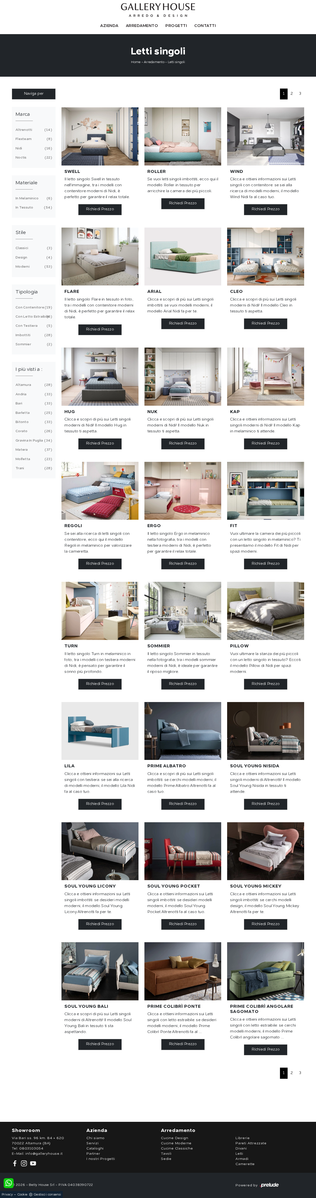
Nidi (33, 148)
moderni (33, 266)
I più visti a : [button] (29, 369)
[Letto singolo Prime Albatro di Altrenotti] (182, 731)
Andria (33, 394)
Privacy (7, 1194)
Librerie (243, 1138)
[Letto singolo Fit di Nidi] (265, 491)
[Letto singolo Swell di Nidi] (99, 136)
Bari (33, 403)
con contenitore (33, 307)
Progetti (176, 26)
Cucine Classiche (177, 1148)
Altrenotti (33, 130)
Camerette (245, 1164)
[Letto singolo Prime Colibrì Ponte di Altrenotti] (182, 971)
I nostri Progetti (100, 1159)
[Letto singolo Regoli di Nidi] (99, 491)
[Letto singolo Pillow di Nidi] (265, 611)
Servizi (92, 1143)
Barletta (33, 413)
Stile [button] (21, 232)
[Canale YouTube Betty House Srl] (32, 1163)
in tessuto (33, 207)
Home (135, 62)
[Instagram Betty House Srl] (23, 1163)
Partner (93, 1153)
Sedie (166, 1159)
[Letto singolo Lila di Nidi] (99, 731)
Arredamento (142, 26)
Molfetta (33, 459)
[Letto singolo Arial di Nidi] (182, 256)
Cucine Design (174, 1138)
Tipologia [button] (27, 292)
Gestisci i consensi (47, 1194)
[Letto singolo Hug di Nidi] (99, 376)
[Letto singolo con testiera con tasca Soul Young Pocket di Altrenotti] (182, 851)
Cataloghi (95, 1148)
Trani (33, 468)
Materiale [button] (26, 183)
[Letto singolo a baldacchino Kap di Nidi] (265, 376)
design (33, 257)
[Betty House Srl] (158, 10)
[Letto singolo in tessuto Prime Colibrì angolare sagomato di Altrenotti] (265, 971)
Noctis (33, 157)
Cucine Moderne (176, 1143)
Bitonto (33, 422)
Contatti (205, 26)
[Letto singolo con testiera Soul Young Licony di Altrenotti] (99, 851)
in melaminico (33, 198)
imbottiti (33, 335)
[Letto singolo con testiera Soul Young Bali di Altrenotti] (99, 971)
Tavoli (166, 1153)
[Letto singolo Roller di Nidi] (182, 136)
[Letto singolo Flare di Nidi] (99, 256)
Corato (33, 431)
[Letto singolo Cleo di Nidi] (265, 256)
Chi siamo (95, 1138)
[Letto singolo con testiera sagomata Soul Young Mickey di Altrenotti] (265, 851)
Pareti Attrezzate (251, 1143)
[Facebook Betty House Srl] (15, 1163)
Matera (33, 449)
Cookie (22, 1194)
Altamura (33, 385)
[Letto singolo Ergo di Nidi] (182, 491)
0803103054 (31, 1148)
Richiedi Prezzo (100, 209)
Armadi (242, 1159)
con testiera (33, 326)
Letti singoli (176, 62)
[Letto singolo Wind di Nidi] (265, 136)
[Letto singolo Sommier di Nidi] (182, 611)
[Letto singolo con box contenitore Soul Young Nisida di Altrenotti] (265, 731)
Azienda (109, 26)
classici (33, 248)
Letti (239, 1153)
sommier (33, 344)
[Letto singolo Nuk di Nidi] (182, 376)
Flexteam (33, 139)
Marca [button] (23, 114)
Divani (241, 1148)
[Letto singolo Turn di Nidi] (99, 611)
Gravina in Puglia (33, 440)
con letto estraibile (33, 316)
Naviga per (34, 94)
